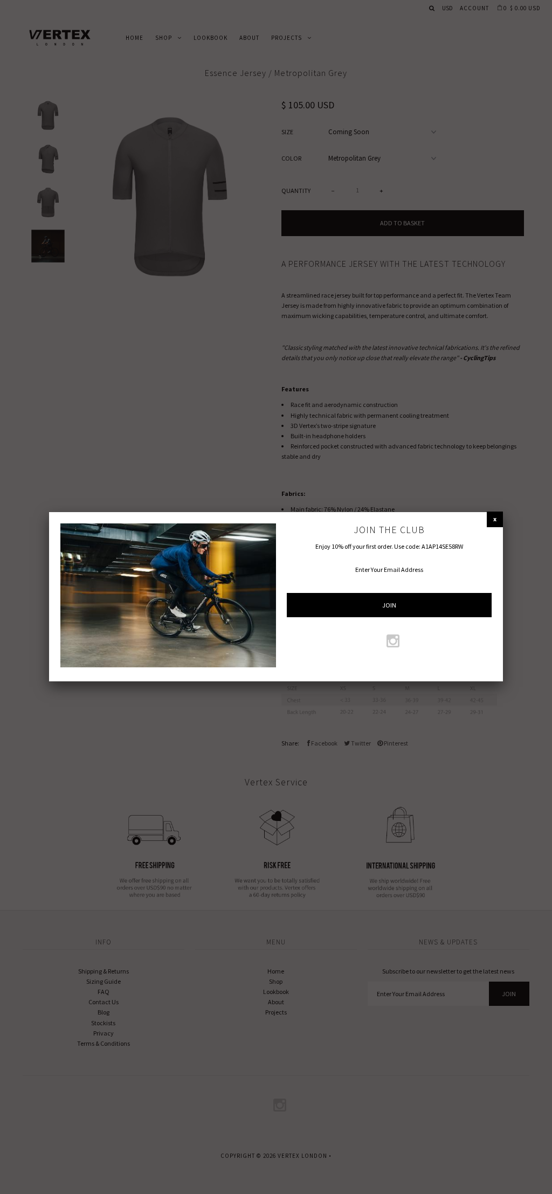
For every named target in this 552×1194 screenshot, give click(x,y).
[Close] (495, 519)
